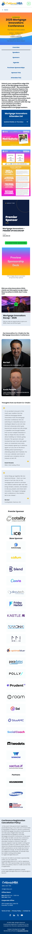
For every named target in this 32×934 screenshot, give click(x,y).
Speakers (16, 52)
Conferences (16, 17)
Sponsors (16, 57)
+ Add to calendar (16, 37)
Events (6, 10)
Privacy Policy (16, 911)
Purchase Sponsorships (16, 67)
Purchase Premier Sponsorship (16, 243)
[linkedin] (14, 915)
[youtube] (21, 915)
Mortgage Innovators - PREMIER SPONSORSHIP (14, 229)
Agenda (16, 62)
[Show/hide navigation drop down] (28, 3)
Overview (16, 47)
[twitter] (17, 915)
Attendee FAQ (16, 78)
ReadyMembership (23, 931)
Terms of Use (6, 911)
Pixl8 (23, 929)
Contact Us (26, 911)
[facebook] (10, 915)
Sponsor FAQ (16, 73)
